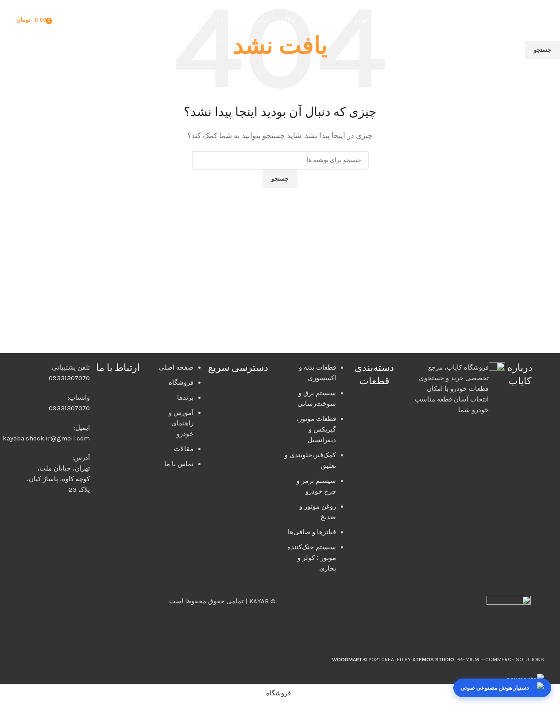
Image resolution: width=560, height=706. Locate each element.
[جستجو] (74, 20)
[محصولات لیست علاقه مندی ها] (62, 20)
